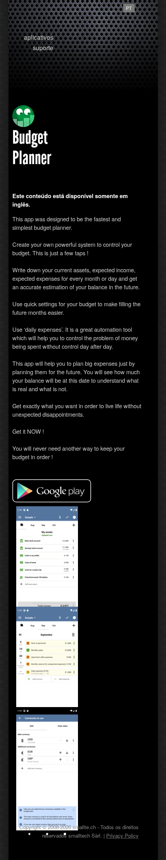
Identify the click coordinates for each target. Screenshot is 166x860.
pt (129, 8)
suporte (43, 47)
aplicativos (38, 37)
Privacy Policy (122, 835)
